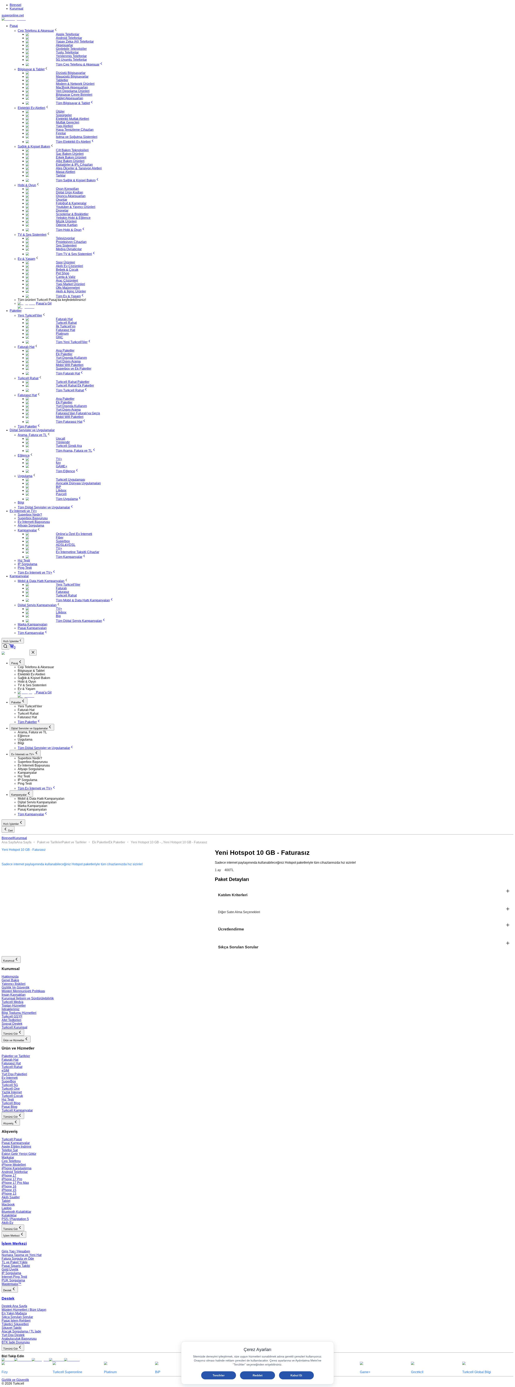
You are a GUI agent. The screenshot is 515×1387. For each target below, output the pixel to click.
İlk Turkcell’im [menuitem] (65, 326)
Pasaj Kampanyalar (16, 1143)
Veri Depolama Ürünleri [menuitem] (73, 91)
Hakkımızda (10, 976)
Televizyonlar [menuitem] (65, 238)
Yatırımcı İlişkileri (14, 984)
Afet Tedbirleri (11, 1020)
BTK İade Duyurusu (16, 1342)
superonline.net (13, 15)
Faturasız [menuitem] (62, 592)
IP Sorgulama (11, 1273)
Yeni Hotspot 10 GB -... (147, 842)
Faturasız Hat (11, 1063)
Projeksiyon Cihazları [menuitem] (71, 242)
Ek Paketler (100, 842)
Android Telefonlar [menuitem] (69, 38)
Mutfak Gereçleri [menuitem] (67, 122)
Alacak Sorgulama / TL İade (21, 1331)
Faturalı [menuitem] (61, 588)
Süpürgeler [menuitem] (64, 115)
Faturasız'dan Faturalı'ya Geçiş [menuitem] (78, 413)
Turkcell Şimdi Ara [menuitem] (69, 446)
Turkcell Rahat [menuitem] (66, 322)
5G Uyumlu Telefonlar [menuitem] (71, 59)
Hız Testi (8, 1099)
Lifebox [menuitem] (61, 490)
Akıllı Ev (7, 1222)
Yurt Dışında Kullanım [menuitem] (71, 357)
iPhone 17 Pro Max (15, 1182)
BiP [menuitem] (58, 487)
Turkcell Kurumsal (14, 1027)
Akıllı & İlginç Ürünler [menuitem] (71, 291)
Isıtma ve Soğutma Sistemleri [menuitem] (76, 137)
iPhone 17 (9, 1175)
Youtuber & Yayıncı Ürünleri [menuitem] (75, 207)
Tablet (6, 1201)
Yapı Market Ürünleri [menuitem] (70, 284)
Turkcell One (11, 1088)
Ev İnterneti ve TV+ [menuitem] (23, 511)
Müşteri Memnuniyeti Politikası (23, 991)
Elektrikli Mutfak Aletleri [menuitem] (72, 118)
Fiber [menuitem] (59, 537)
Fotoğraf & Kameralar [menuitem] (71, 203)
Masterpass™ (11, 1284)
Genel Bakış (10, 980)
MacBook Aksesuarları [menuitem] (72, 87)
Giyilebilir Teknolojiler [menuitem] (71, 48)
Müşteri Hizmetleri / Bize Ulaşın (24, 1309)
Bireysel (15, 5)
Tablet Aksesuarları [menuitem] (69, 98)
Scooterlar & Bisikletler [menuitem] (72, 214)
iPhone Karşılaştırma (16, 1168)
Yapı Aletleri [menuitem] (64, 126)
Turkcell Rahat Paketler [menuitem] (72, 382)
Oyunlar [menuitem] (61, 199)
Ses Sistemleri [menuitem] (66, 245)
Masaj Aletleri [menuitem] (65, 172)
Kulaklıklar (9, 1215)
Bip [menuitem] (58, 616)
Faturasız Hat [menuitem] (65, 330)
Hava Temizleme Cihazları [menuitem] (75, 129)
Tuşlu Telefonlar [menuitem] (67, 52)
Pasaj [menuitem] (14, 26)
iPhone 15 (9, 1190)
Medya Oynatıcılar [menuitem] (69, 249)
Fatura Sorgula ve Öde (18, 1258)
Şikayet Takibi (12, 1327)
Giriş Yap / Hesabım (16, 1251)
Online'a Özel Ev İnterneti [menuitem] (74, 534)
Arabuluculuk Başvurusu (19, 1338)
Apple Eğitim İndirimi (16, 1146)
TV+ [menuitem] (59, 459)
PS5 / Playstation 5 (15, 1219)
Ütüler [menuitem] (60, 111)
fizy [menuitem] (58, 462)
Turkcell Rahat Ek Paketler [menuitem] (75, 385)
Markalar (8, 1157)
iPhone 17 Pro (12, 1179)
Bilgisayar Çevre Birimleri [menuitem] (74, 94)
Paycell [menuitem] (61, 494)
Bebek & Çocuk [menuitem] (67, 269)
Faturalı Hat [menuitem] (64, 319)
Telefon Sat (10, 1150)
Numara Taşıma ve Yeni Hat (21, 1255)
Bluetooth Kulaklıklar (16, 1211)
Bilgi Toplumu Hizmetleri (19, 1013)
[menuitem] (38, 30)
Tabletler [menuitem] (62, 80)
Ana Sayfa (9, 842)
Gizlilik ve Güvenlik (15, 1380)
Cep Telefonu (11, 1161)
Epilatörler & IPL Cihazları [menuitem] (74, 164)
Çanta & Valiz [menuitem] (65, 277)
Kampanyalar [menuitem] (19, 576)
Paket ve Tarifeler (49, 842)
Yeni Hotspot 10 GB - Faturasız (185, 842)
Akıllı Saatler (11, 1197)
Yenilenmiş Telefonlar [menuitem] (71, 56)
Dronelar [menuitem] (62, 210)
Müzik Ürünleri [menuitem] (66, 221)
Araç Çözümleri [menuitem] (67, 280)
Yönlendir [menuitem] (63, 442)
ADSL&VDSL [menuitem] (65, 544)
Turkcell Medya (12, 1002)
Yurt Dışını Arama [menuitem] (68, 361)
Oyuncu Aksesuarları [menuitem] (70, 196)
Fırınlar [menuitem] (61, 133)
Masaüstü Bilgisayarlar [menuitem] (72, 76)
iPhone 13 (9, 1193)
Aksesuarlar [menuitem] (64, 45)
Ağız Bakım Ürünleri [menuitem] (70, 161)
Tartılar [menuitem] (61, 175)
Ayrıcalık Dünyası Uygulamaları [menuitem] (78, 483)
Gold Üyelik (10, 1269)
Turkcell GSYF (12, 1016)
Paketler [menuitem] (16, 310)
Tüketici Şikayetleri (15, 1324)
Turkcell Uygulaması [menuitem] (70, 479)
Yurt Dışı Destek (13, 1335)
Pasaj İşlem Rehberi (16, 1320)
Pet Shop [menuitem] (62, 273)
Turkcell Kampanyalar (17, 1110)
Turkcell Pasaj (12, 1139)
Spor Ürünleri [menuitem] (65, 262)
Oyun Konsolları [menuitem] (67, 188)
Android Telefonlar (15, 1172)
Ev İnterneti (10, 1077)
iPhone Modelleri (14, 1164)
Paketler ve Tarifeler (16, 1056)
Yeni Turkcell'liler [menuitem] (68, 584)
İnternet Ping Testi (14, 1276)
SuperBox (9, 1081)
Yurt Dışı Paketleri (14, 1074)
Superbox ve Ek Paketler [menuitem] (73, 368)
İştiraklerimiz (11, 1009)
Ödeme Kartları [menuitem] (66, 225)
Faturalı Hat (10, 1059)
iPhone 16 (9, 1186)
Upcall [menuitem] (60, 438)
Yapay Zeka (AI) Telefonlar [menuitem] (75, 41)
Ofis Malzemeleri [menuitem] (68, 287)
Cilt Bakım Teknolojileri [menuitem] (72, 150)
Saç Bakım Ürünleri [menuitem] (70, 153)
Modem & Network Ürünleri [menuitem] (75, 83)
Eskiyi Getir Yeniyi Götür (19, 1153)
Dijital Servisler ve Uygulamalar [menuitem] (32, 430)
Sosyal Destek (12, 1023)
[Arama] (5, 646)
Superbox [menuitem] (63, 541)
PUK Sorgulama (13, 1280)
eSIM (5, 1070)
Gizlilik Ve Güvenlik (15, 987)
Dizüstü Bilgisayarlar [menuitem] (70, 73)
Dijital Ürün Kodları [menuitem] (69, 192)
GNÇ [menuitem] (59, 337)
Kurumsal (16, 8)
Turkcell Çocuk (12, 1096)
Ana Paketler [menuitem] (65, 350)
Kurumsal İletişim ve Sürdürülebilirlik (28, 998)
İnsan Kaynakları (14, 994)
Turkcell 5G (10, 1085)
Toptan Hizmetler (14, 1005)
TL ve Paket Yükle (15, 1262)
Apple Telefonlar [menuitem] (67, 34)
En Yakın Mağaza (14, 1313)
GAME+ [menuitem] (61, 466)
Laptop (6, 1208)
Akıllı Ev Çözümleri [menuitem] (69, 266)
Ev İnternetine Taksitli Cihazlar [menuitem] (77, 552)
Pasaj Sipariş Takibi (16, 1266)
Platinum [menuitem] (62, 333)
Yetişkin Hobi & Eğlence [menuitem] (73, 217)
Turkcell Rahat (12, 1067)
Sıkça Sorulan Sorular (17, 1317)
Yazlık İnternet (12, 1092)
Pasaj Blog (9, 1106)
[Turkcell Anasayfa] (14, 19)
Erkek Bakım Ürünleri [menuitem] (71, 157)
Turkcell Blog (11, 1103)
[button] (265, 667)
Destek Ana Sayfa (14, 1306)
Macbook (8, 1204)
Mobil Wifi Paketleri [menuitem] (69, 365)
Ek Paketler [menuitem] (64, 354)
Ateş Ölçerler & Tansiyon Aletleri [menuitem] (79, 168)
